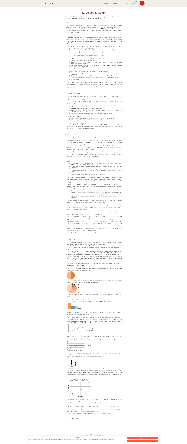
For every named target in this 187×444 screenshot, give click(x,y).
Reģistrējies (134, 3)
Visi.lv (49, 3)
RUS (132, 1)
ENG (136, 1)
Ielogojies (125, 3)
